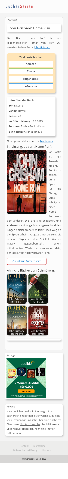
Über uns (46, 450)
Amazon (31, 64)
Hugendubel (31, 79)
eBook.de (31, 86)
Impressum (39, 445)
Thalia (31, 71)
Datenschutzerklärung (25, 450)
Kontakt (24, 445)
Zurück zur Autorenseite (26, 261)
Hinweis (10, 406)
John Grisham (42, 47)
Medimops (46, 141)
